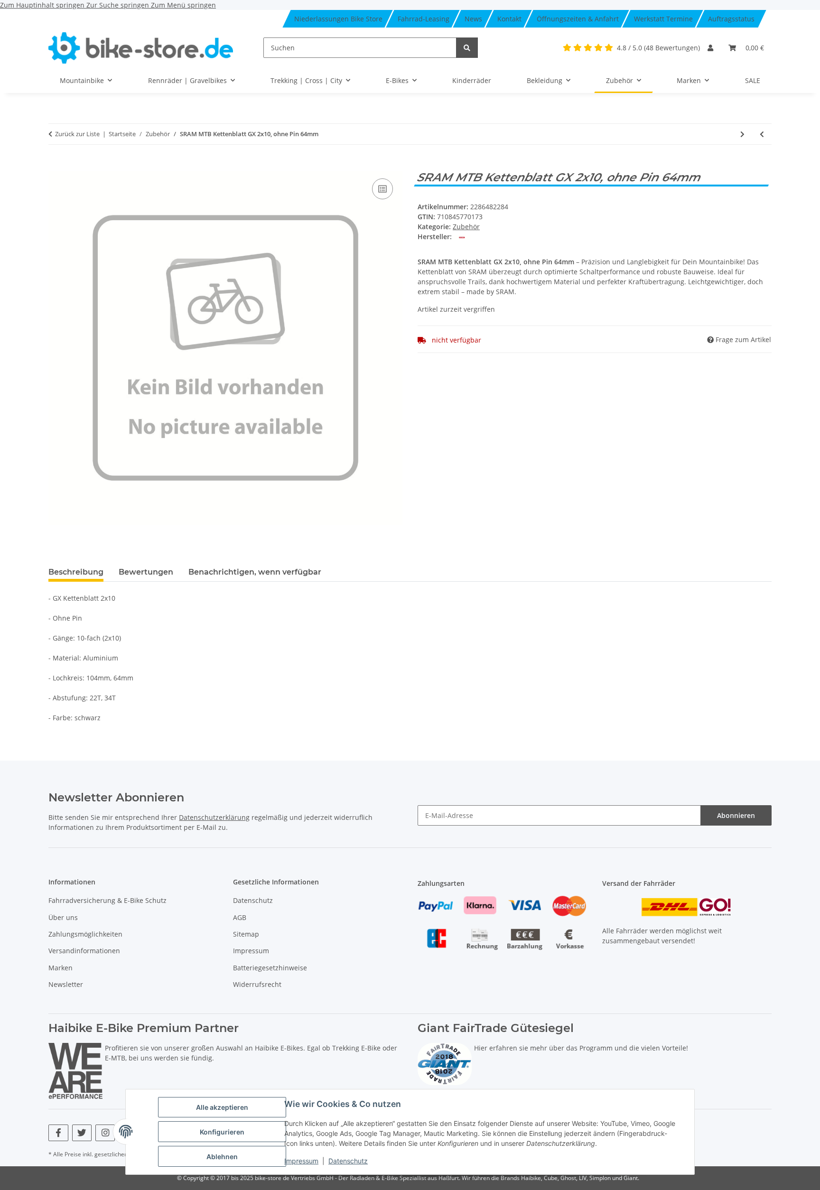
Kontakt (509, 18)
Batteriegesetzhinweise (270, 967)
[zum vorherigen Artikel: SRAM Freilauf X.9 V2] (762, 134)
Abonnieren (736, 815)
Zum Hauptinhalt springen (43, 4)
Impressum (301, 1161)
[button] (710, 47)
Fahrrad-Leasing (423, 18)
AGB (239, 917)
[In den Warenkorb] (56, 165)
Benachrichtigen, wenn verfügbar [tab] (254, 571)
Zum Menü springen (183, 4)
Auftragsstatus (731, 18)
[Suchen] (467, 47)
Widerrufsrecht (257, 984)
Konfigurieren (222, 1132)
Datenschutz (348, 1161)
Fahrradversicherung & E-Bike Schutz (107, 900)
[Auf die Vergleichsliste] (382, 188)
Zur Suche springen (118, 4)
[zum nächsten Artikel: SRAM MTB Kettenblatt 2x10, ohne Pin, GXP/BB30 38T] (742, 134)
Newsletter (65, 984)
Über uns (63, 917)
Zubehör (466, 226)
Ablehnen (222, 1157)
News (473, 18)
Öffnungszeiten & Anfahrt (578, 18)
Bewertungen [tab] (146, 571)
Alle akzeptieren (222, 1107)
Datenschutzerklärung (214, 817)
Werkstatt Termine (663, 18)
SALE (752, 80)
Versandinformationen (84, 950)
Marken (60, 967)
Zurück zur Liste (77, 134)
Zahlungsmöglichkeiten (85, 934)
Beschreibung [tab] (75, 571)
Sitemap (246, 934)
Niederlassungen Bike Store (338, 18)
